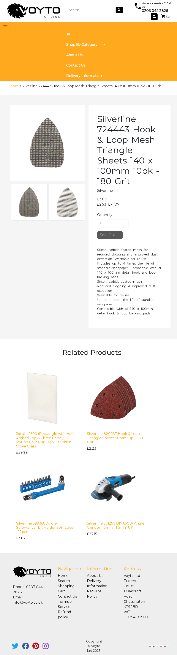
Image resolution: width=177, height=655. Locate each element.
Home (13, 86)
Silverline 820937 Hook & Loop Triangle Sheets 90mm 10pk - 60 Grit (115, 438)
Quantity (104, 215)
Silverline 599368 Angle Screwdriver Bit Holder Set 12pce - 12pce (44, 527)
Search (64, 581)
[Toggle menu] (104, 45)
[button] (166, 16)
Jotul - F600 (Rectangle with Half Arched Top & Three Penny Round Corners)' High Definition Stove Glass (45, 440)
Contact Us (67, 596)
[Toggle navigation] (5, 25)
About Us (95, 576)
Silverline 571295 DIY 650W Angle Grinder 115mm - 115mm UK (115, 525)
